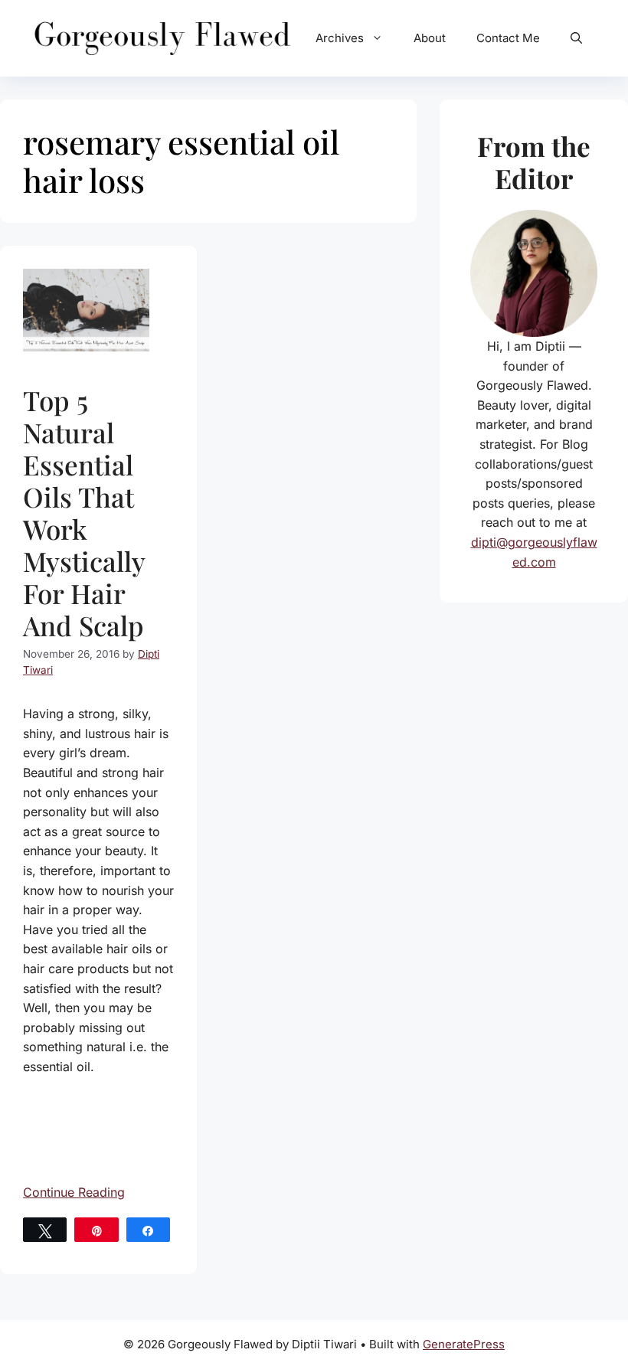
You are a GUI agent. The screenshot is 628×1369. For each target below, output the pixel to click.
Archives (340, 38)
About (430, 38)
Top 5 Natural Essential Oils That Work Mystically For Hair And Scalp (84, 512)
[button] (576, 38)
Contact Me (508, 38)
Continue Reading (74, 1192)
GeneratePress (464, 1344)
